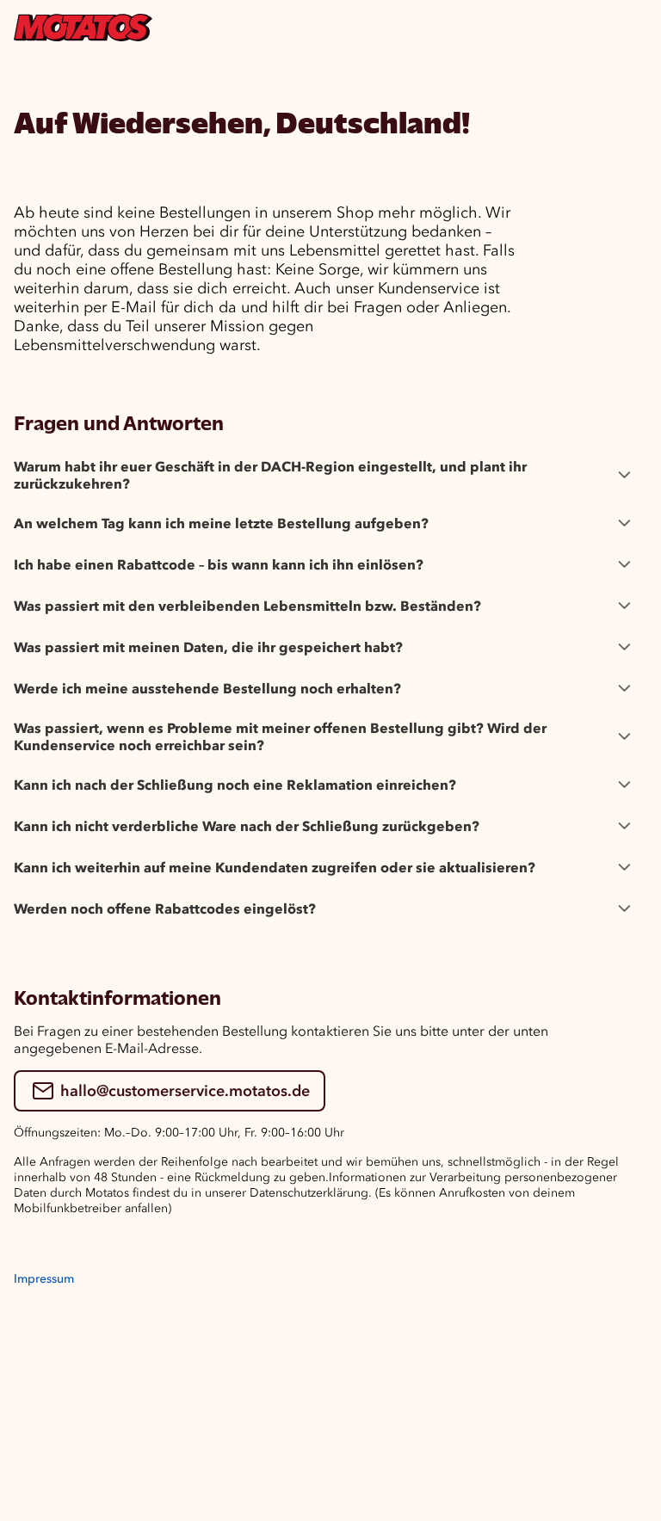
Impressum (44, 1279)
